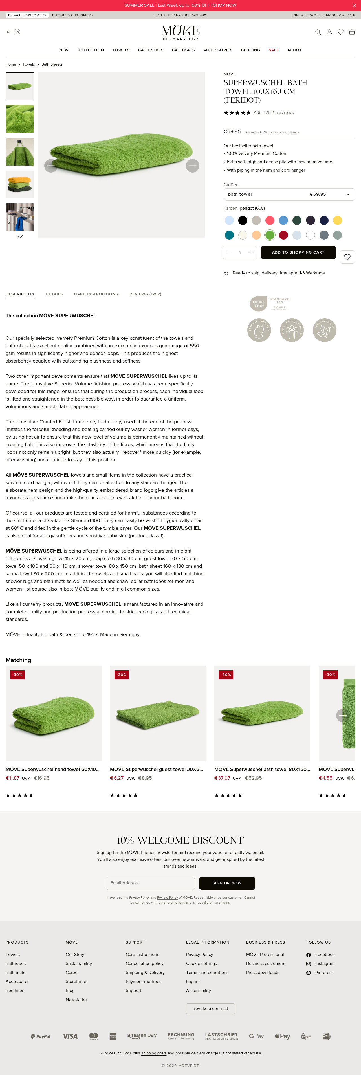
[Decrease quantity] (228, 252)
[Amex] (112, 1036)
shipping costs (154, 1053)
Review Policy (167, 897)
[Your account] (329, 32)
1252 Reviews (279, 113)
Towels (13, 955)
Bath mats (15, 973)
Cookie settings (201, 964)
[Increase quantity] (251, 252)
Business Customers (72, 15)
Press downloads (262, 973)
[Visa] (70, 1036)
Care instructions (142, 955)
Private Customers (27, 15)
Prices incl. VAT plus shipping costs (272, 132)
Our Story (75, 955)
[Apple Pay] (282, 1036)
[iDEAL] (327, 1036)
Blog (70, 991)
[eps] (306, 1036)
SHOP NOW (224, 5)
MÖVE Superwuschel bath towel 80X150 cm (262, 769)
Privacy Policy (139, 897)
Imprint (193, 982)
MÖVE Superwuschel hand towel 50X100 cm (54, 769)
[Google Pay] (256, 1036)
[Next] (192, 165)
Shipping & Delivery (145, 973)
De (9, 32)
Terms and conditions (207, 973)
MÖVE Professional (265, 955)
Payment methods (143, 982)
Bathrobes (16, 964)
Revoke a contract (210, 1009)
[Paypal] (40, 1036)
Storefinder (77, 982)
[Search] (318, 32)
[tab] (20, 295)
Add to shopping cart (298, 252)
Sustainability (79, 964)
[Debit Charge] (221, 1036)
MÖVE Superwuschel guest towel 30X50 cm (158, 769)
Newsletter (76, 1000)
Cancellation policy (145, 964)
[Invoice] (181, 1036)
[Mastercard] (93, 1036)
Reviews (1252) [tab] (145, 294)
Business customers (265, 964)
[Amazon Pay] (142, 1036)
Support (133, 991)
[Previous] (51, 165)
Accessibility (198, 991)
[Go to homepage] (180, 32)
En (17, 32)
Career (72, 973)
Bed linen (15, 991)
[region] (105, 165)
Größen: (232, 184)
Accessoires (17, 982)
